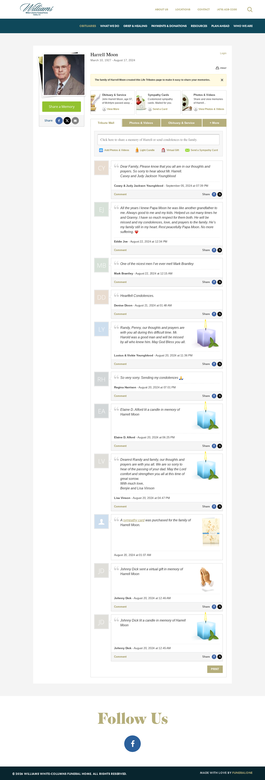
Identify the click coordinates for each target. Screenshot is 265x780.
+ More (218, 122)
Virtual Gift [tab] (173, 150)
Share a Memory (62, 106)
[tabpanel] (158, 402)
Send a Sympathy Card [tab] (204, 150)
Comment (120, 194)
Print (215, 669)
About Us (161, 9)
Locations (182, 9)
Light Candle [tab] (147, 150)
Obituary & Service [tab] (181, 122)
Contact (204, 9)
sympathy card (134, 520)
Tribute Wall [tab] (106, 122)
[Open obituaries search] (250, 9)
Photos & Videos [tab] (141, 122)
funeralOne (242, 773)
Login (223, 53)
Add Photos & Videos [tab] (116, 150)
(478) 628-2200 (227, 9)
